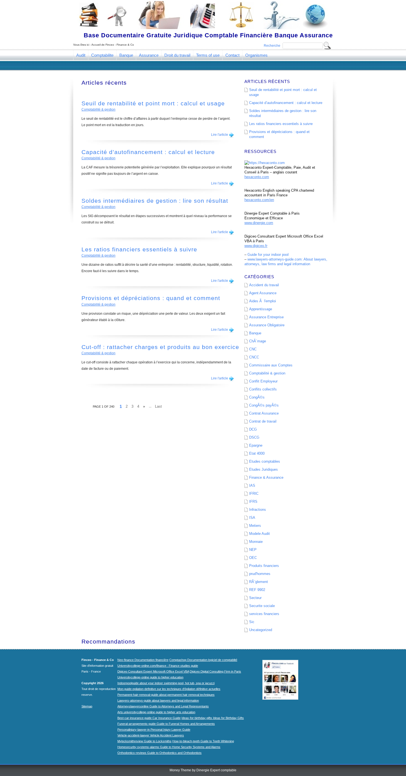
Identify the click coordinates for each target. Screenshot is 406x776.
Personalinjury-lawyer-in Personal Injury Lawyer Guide (153, 729)
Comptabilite (102, 55)
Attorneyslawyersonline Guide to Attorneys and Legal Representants (163, 706)
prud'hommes (259, 574)
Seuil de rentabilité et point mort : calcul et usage (153, 103)
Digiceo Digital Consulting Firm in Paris (215, 671)
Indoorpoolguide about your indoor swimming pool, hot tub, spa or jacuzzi (166, 683)
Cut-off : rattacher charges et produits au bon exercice (160, 347)
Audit (80, 55)
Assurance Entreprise (266, 317)
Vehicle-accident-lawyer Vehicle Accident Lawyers (150, 735)
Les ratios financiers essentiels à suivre (139, 249)
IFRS (253, 501)
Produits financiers (264, 566)
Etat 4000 (257, 453)
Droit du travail (177, 55)
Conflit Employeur (263, 381)
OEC (253, 558)
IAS (252, 485)
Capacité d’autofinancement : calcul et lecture (148, 152)
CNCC (254, 357)
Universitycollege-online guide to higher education (150, 677)
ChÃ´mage (257, 341)
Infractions (257, 509)
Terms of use (208, 55)
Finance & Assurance (266, 477)
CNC (253, 349)
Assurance (149, 55)
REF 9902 (257, 590)
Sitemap (86, 706)
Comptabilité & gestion (98, 109)
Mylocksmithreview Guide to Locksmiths (144, 741)
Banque (126, 55)
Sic (251, 622)
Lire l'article (219, 135)
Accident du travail (264, 285)
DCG (253, 429)
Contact (232, 55)
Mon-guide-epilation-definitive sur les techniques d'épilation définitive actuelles (168, 689)
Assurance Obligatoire (266, 325)
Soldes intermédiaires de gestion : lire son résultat (154, 200)
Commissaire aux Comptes (270, 365)
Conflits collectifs (263, 389)
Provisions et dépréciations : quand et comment (150, 298)
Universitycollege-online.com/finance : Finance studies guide (157, 665)
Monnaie (256, 542)
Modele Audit (259, 534)
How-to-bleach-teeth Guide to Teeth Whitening (203, 741)
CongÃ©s (257, 397)
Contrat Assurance (264, 413)
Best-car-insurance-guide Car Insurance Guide (149, 718)
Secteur (255, 598)
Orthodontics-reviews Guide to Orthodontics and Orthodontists (159, 752)
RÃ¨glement (258, 582)
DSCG (254, 437)
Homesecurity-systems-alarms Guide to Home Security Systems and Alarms (168, 747)
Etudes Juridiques (263, 469)
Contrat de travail (262, 421)
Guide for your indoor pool (268, 254)
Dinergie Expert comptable (216, 770)
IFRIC (254, 493)
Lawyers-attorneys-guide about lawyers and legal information (158, 700)
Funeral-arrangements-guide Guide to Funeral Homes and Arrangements (166, 723)
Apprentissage (260, 309)
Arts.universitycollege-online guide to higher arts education (156, 712)
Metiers (255, 526)
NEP (253, 550)
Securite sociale (262, 606)
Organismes (256, 55)
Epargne (255, 445)
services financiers (264, 614)
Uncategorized (260, 630)
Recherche (272, 46)
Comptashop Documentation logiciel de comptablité (203, 660)
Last (158, 406)
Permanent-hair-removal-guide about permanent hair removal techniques (166, 694)
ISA (252, 517)
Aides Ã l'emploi (262, 301)
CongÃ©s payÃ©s (264, 405)
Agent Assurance (262, 293)
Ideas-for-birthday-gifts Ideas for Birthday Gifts (212, 718)
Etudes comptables (264, 461)
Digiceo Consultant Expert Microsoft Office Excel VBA (153, 671)
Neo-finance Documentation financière (142, 660)
